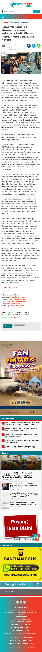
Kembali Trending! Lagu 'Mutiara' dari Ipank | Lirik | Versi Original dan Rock (21, 429)
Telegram (16, 317)
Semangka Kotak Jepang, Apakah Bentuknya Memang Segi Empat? (21, 435)
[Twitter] (24, 602)
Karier (25, 644)
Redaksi (27, 624)
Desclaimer (27, 640)
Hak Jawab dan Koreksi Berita (25, 634)
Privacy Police (14, 644)
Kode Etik (8, 634)
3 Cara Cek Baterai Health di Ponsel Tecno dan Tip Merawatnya (22, 441)
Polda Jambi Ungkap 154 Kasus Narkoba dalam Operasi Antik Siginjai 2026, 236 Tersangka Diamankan (24, 494)
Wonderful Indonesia (19, 22)
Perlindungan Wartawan (21, 627)
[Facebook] (17, 602)
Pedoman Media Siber (21, 630)
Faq (32, 644)
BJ (19, 647)
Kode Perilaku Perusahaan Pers (21, 637)
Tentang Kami (16, 624)
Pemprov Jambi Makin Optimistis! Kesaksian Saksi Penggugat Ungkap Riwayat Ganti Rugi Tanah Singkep (18, 475)
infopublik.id (12, 288)
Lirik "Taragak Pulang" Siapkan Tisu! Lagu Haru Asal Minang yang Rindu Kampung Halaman (22, 423)
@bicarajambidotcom (17, 297)
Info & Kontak (15, 640)
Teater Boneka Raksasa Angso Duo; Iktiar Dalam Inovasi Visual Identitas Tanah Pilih (20, 447)
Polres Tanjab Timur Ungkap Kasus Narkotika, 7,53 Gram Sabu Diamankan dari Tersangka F (23, 485)
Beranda (4, 22)
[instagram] (21, 602)
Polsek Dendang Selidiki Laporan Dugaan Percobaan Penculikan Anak (23, 503)
